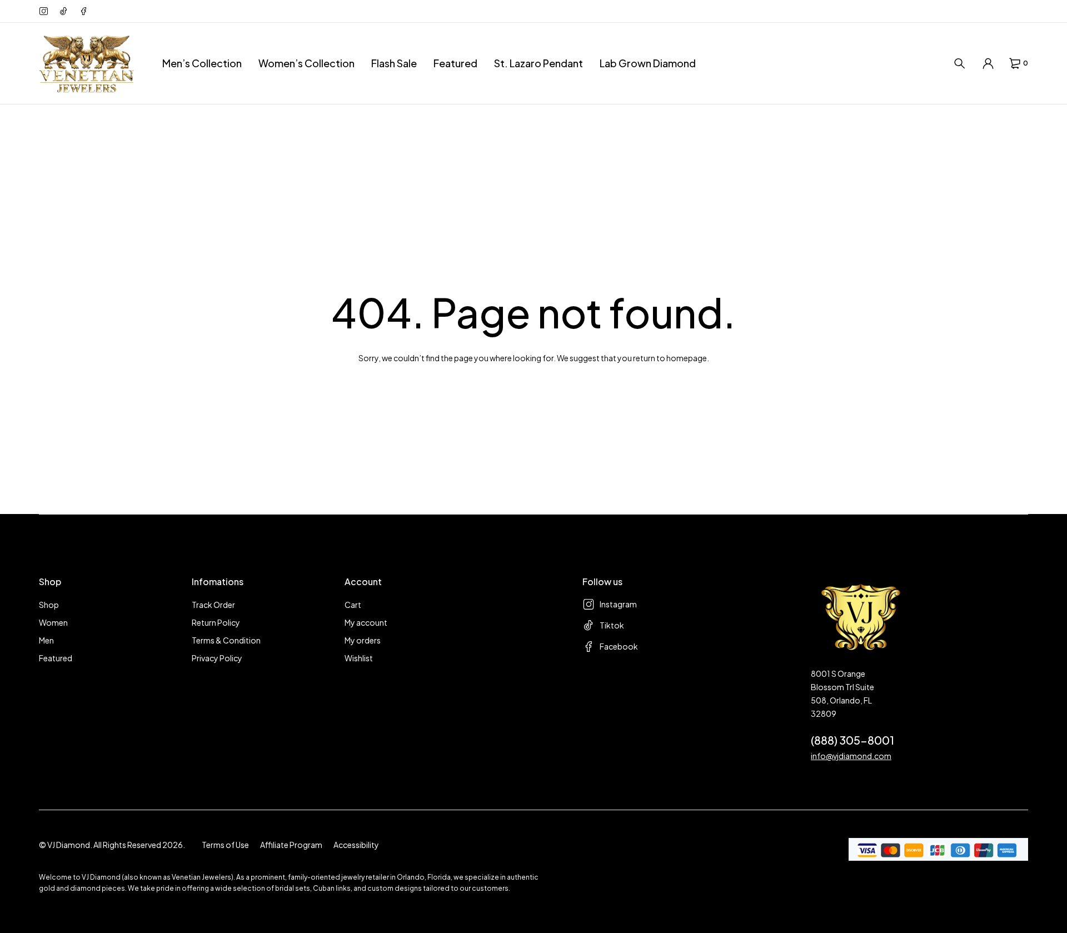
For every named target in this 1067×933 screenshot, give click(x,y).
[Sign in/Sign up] (988, 63)
